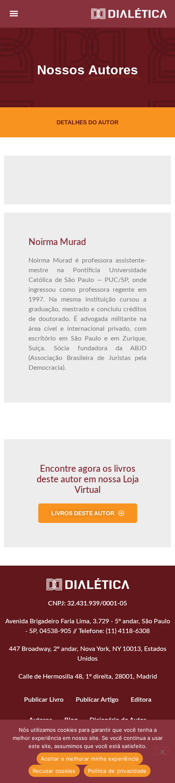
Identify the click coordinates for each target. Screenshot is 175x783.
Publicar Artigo (97, 699)
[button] (13, 13)
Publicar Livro (43, 699)
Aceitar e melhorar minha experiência (90, 758)
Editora (141, 699)
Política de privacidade (117, 771)
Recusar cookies (54, 771)
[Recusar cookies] (162, 751)
